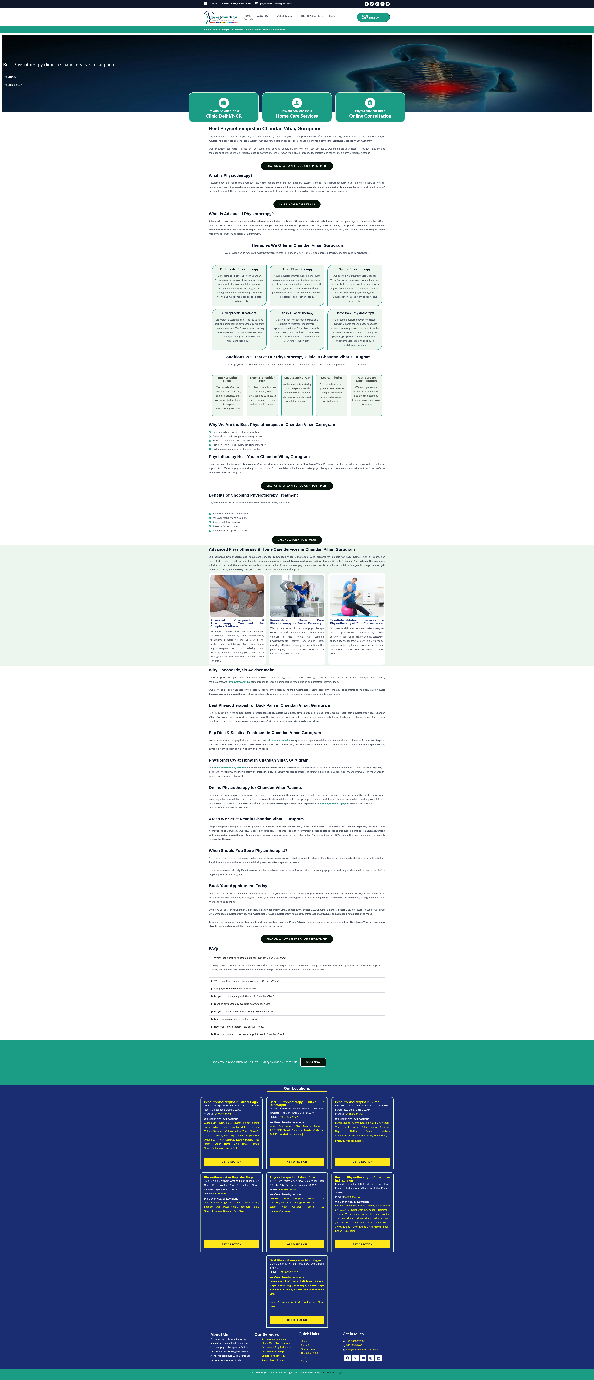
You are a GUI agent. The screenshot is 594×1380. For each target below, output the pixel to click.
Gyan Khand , (361, 1227)
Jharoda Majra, (365, 1135)
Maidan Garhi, (312, 1130)
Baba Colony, (370, 1127)
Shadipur (287, 1289)
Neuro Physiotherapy (273, 1351)
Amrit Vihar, (377, 1123)
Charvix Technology (331, 1372)
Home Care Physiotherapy (276, 1343)
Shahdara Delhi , (365, 1222)
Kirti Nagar (306, 1281)
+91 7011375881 (12, 77)
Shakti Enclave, (351, 1123)
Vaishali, (339, 1205)
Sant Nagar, (352, 1127)
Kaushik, (365, 1123)
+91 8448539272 (288, 1117)
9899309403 (244, 4)
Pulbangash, (218, 1148)
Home (247, 16)
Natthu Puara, (365, 1131)
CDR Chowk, (284, 1130)
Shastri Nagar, (243, 1123)
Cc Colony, (217, 1135)
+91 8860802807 (226, 4)
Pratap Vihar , (345, 1214)
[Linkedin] (377, 4)
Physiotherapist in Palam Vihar (292, 1177)
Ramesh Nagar (316, 1285)
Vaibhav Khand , (346, 1218)
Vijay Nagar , (362, 1214)
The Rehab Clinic (310, 16)
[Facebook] (367, 4)
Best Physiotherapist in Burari (357, 1102)
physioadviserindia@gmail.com (275, 4)
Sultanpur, (298, 1130)
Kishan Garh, (282, 1134)
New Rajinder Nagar (216, 1202)
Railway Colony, (221, 1127)
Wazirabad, (350, 1135)
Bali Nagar (275, 1289)
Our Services (284, 16)
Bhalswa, (340, 1141)
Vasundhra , (351, 1205)
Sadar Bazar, (224, 1144)
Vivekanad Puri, (241, 1127)
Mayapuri (308, 1289)
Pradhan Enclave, (354, 1141)
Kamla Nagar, (245, 1135)
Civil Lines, (243, 1144)
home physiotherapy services (230, 767)
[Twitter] (372, 4)
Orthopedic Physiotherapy (276, 1347)
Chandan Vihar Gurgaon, (289, 1198)
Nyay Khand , (345, 1227)
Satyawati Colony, (223, 1131)
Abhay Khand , (365, 1218)
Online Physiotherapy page (331, 803)
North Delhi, (232, 1148)
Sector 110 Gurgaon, (294, 1202)
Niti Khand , (376, 1227)
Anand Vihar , (346, 1222)
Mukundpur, (380, 1135)
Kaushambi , (350, 1231)
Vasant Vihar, (294, 1126)
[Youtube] (388, 4)
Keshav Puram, (245, 1140)
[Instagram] (382, 4)
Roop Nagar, (231, 1135)
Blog (332, 16)
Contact (249, 19)
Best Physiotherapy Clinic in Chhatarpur (297, 1103)
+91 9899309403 (222, 1114)
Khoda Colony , (367, 1205)
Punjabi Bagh (284, 1285)
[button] (269, 16)
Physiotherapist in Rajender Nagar (229, 1177)
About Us (262, 16)
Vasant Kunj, (296, 1134)
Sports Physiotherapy (273, 1356)
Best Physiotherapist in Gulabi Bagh (231, 1102)
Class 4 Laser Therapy (273, 1360)
